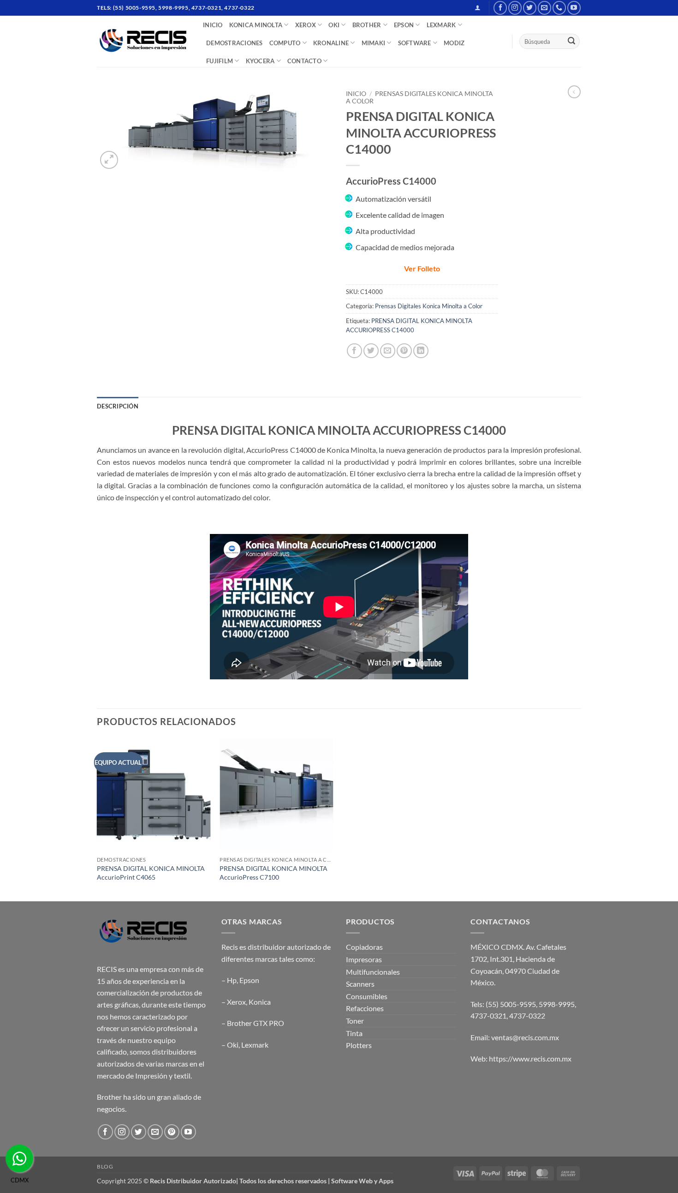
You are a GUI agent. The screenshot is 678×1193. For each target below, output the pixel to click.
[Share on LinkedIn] (420, 351)
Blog (105, 1166)
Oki (232, 1044)
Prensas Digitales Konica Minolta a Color (428, 306)
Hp (232, 980)
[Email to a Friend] (387, 351)
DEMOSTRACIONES (234, 43)
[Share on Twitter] (371, 351)
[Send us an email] (544, 7)
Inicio (356, 93)
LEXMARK (441, 25)
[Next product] (574, 91)
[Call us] (559, 7)
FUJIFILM (219, 61)
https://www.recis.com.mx (530, 1058)
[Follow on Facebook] (500, 7)
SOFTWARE (414, 43)
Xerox (236, 1001)
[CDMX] (19, 1158)
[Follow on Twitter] (529, 7)
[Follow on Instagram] (515, 7)
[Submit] (571, 41)
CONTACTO (304, 61)
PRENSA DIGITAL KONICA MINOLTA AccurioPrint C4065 (151, 872)
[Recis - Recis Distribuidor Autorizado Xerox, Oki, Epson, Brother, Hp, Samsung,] (143, 41)
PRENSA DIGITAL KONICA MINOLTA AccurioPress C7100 (273, 872)
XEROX (305, 25)
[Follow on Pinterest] (171, 1131)
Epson (249, 980)
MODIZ (454, 43)
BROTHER (366, 25)
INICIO (213, 25)
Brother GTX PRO (255, 1023)
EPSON (404, 25)
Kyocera (260, 61)
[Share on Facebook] (354, 351)
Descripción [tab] (117, 406)
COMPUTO (285, 43)
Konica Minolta (256, 25)
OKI (333, 25)
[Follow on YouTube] (574, 7)
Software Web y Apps (362, 1181)
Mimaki (374, 43)
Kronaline (331, 43)
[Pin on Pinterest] (404, 351)
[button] (478, 7)
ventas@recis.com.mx (525, 1037)
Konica (260, 1001)
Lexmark (254, 1044)
